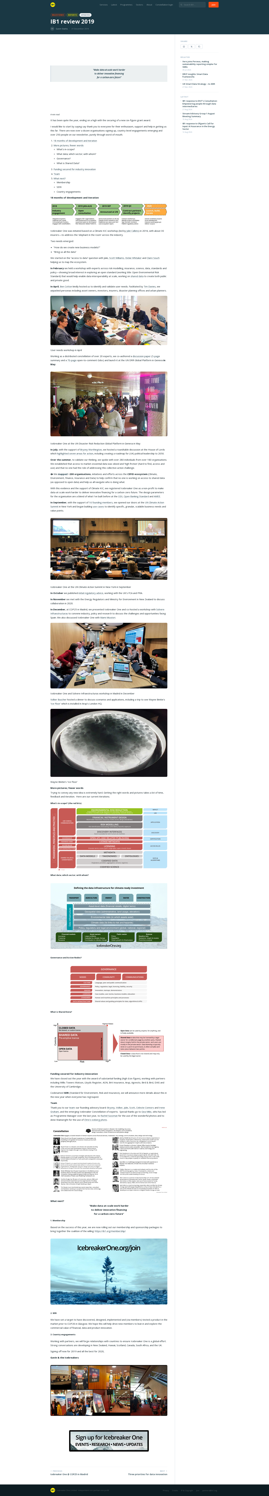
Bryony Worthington (91, 449)
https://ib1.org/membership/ (110, 1231)
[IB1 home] (52, 4)
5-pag (155, 356)
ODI (120, 496)
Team (57, 173)
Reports (72, 15)
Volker (119, 1107)
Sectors (139, 4)
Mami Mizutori (107, 617)
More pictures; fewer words (69, 145)
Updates (85, 15)
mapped (63, 474)
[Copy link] (199, 46)
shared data (137, 276)
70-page (72, 360)
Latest (114, 4)
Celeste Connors (145, 1107)
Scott (132, 1107)
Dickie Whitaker (133, 257)
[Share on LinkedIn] (184, 46)
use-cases (98, 506)
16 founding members (101, 502)
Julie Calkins (133, 230)
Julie (126, 1107)
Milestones (58, 15)
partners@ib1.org (209, 1490)
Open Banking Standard (136, 496)
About (149, 4)
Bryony (111, 1107)
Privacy (166, 1490)
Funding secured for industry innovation (75, 169)
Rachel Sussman (109, 1115)
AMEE (157, 496)
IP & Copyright (187, 1490)
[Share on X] (191, 46)
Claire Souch (153, 257)
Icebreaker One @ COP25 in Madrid (69, 1474)
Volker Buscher (58, 699)
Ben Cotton (66, 286)
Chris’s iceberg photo (95, 1119)
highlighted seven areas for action (75, 453)
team (72, 1107)
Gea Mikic (147, 1111)
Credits (175, 1490)
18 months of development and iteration (75, 140)
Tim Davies (150, 286)
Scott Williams (116, 257)
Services (104, 4)
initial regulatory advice (91, 593)
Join (213, 4)
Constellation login (164, 4)
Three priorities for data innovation (147, 1474)
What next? (60, 178)
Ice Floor (55, 703)
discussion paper (142, 356)
